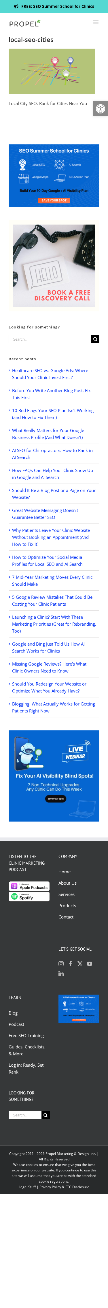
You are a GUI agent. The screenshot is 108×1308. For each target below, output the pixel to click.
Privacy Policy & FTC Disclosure (64, 1186)
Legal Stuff (27, 1186)
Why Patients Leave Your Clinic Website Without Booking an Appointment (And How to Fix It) (51, 537)
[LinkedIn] (61, 973)
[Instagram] (61, 963)
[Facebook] (70, 963)
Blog (14, 1013)
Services (66, 894)
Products (67, 905)
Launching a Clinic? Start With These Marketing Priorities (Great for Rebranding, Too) (54, 624)
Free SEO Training (26, 1035)
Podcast (16, 1024)
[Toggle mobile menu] (96, 22)
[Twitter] (80, 963)
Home (64, 872)
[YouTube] (89, 963)
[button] (100, 108)
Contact (65, 917)
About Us (67, 883)
